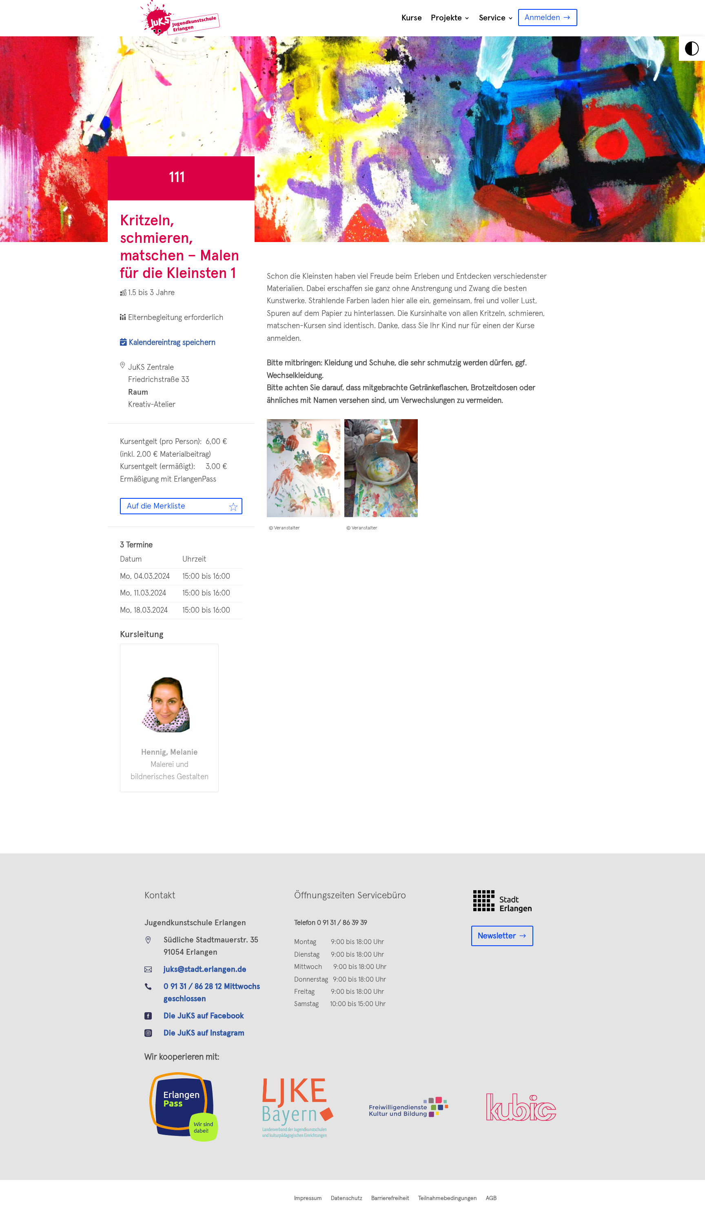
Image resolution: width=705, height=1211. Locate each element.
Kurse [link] (411, 18)
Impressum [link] (308, 1198)
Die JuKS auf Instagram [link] (204, 1033)
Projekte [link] (446, 18)
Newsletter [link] (497, 936)
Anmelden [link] (542, 17)
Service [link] (492, 18)
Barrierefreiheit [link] (390, 1198)
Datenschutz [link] (346, 1198)
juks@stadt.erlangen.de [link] (205, 969)
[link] (692, 48)
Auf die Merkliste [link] (156, 506)
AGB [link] (491, 1198)
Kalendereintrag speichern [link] (171, 343)
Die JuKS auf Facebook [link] (204, 1016)
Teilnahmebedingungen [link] (447, 1198)
